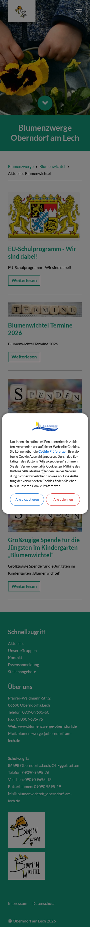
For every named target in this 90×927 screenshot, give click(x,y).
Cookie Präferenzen (52, 451)
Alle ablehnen (63, 499)
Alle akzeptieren (27, 499)
